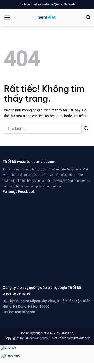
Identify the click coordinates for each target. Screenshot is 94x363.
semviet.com (38, 338)
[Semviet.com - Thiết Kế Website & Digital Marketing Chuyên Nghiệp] (47, 17)
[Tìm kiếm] (88, 17)
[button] (7, 17)
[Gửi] (86, 128)
